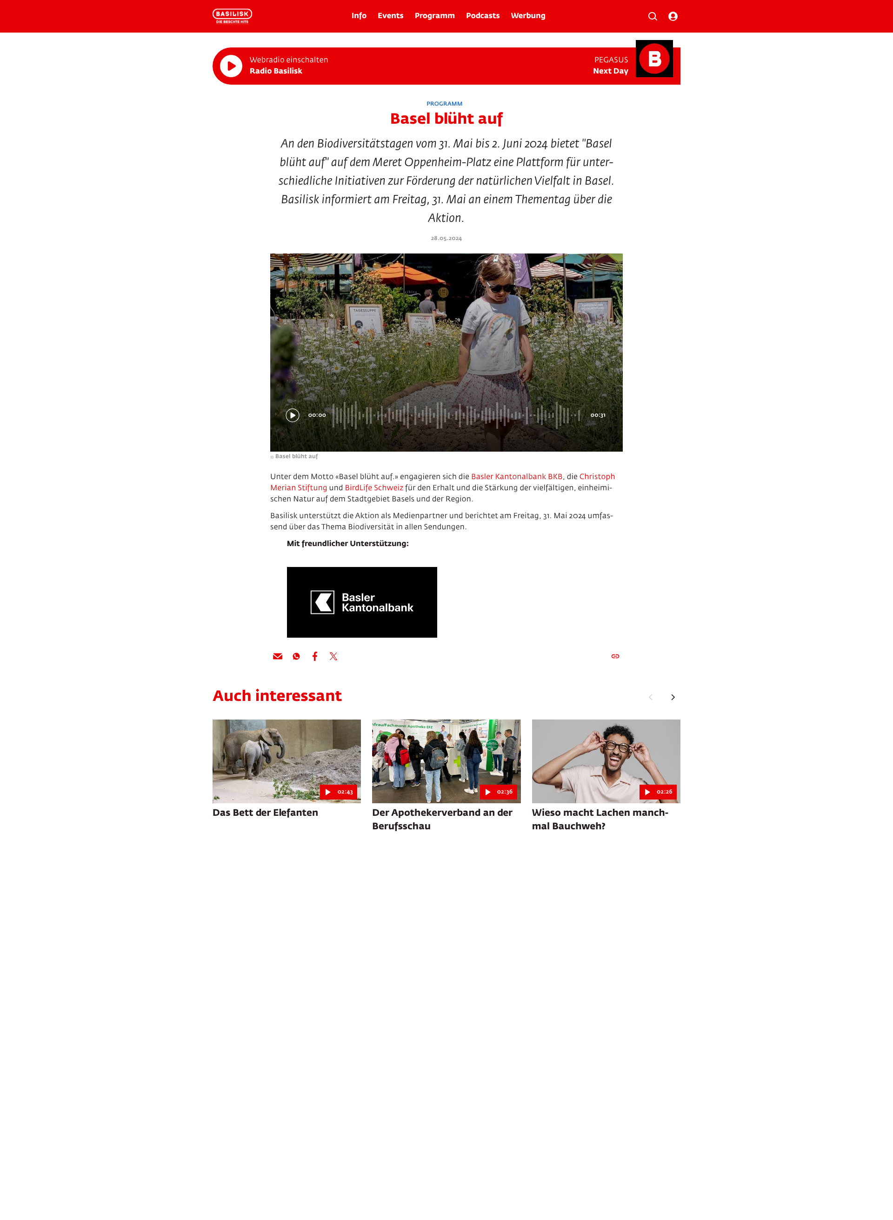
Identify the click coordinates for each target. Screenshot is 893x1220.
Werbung (528, 16)
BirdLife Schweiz (374, 488)
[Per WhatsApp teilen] (296, 656)
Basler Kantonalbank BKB (517, 477)
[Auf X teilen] (333, 656)
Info (359, 16)
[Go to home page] (232, 16)
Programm (435, 16)
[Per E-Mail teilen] (277, 656)
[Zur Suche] (652, 16)
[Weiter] (673, 697)
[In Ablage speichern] (615, 656)
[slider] (458, 415)
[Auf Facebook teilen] (314, 656)
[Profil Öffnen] (673, 16)
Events (390, 16)
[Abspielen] (231, 66)
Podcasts (483, 16)
